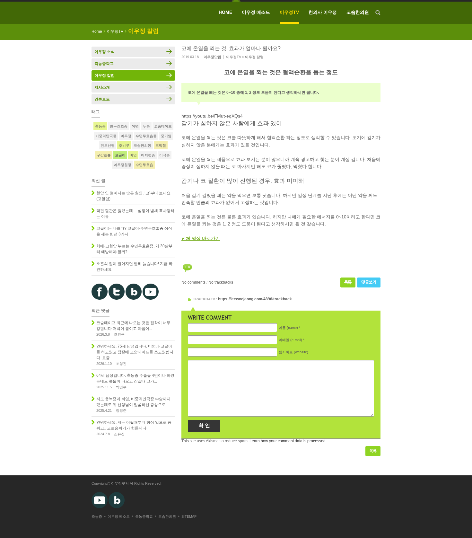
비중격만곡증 (106, 136)
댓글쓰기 (368, 282)
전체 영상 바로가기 (200, 238)
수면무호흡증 (146, 136)
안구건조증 (118, 126)
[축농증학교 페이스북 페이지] (100, 298)
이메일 (290, 340)
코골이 (120, 155)
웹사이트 (293, 352)
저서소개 (102, 87)
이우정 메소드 (256, 12)
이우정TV (289, 12)
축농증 (100, 126)
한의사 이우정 (323, 12)
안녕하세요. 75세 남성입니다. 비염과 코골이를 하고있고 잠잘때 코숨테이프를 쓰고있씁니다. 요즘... (134, 352)
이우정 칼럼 (254, 57)
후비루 (124, 145)
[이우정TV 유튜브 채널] (151, 298)
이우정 (126, 136)
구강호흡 (104, 155)
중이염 (166, 136)
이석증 (164, 155)
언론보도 (102, 99)
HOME (225, 12)
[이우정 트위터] (117, 298)
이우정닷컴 (120, 483)
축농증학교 (104, 63)
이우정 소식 (104, 51)
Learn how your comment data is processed (287, 441)
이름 (288, 328)
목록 (347, 282)
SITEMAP (189, 516)
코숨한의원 (357, 12)
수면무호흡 (144, 165)
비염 (133, 155)
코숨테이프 (163, 126)
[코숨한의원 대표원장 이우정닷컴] (138, 13)
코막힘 (160, 145)
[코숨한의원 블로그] (134, 298)
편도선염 (108, 145)
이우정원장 (122, 165)
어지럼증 (148, 155)
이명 (135, 126)
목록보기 (372, 451)
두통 (146, 126)
